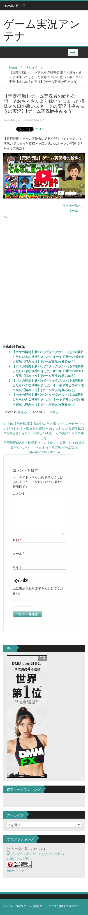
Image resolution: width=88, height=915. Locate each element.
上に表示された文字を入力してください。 (38, 590)
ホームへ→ (77, 210)
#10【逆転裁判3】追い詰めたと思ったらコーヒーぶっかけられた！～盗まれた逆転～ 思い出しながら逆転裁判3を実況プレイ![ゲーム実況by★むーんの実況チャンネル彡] (44, 430)
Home (13, 67)
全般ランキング (15, 870)
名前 (17, 540)
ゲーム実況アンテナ (41, 29)
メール (18, 553)
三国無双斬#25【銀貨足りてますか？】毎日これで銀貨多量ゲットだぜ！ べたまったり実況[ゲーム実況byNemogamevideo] (44, 447)
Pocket (39, 129)
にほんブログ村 (18, 858)
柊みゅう (31, 67)
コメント (19, 493)
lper (18, 120)
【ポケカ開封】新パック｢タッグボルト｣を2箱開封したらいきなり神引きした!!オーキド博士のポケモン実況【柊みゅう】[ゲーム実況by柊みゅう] (48, 356)
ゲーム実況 (51, 412)
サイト (17, 567)
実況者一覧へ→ (74, 205)
